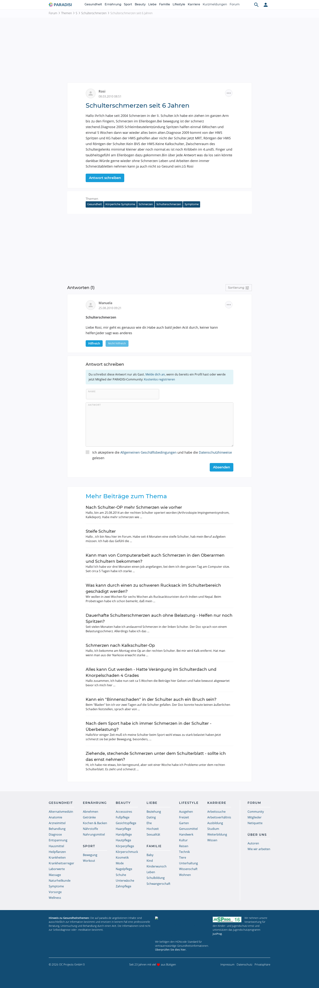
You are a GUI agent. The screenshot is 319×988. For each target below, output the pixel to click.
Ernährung (113, 4)
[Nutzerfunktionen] (265, 4)
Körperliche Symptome (120, 204)
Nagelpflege (124, 869)
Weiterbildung (217, 834)
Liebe (152, 4)
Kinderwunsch (157, 866)
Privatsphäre (262, 964)
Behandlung (57, 829)
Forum (235, 4)
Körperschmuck (127, 852)
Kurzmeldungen (215, 4)
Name (92, 391)
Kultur (183, 840)
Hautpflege (123, 840)
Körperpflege (125, 846)
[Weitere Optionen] (228, 93)
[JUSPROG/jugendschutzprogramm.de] (227, 919)
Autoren (253, 843)
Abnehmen (90, 812)
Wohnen (185, 875)
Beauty (140, 4)
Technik (184, 852)
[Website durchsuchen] (256, 4)
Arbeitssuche (216, 812)
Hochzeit (153, 829)
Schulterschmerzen (94, 13)
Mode (120, 863)
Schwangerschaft (158, 884)
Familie (164, 4)
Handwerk (186, 834)
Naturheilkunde (60, 881)
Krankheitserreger (61, 863)
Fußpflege (122, 817)
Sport (128, 4)
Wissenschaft (188, 869)
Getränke (89, 817)
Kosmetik (122, 857)
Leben (151, 872)
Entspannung (58, 840)
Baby (150, 855)
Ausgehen (186, 812)
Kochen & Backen (95, 823)
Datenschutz (244, 964)
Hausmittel (56, 846)
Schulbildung (156, 878)
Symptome (192, 204)
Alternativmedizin (61, 812)
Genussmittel (188, 829)
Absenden (221, 467)
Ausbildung (215, 823)
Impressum (227, 964)
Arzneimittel (57, 823)
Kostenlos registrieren (159, 379)
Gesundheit (93, 4)
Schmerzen (146, 204)
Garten (184, 823)
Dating (151, 817)
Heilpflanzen (57, 852)
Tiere (182, 857)
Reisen (183, 846)
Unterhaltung (188, 863)
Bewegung (90, 855)
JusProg (217, 933)
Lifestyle (179, 4)
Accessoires (124, 812)
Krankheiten (57, 857)
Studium (213, 829)
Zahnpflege (123, 886)
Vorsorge (55, 892)
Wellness (55, 898)
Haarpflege (123, 829)
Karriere (194, 4)
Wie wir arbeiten (259, 849)
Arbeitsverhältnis (219, 817)
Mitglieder (255, 817)
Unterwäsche (125, 881)
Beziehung (154, 812)
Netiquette (255, 823)
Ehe (149, 823)
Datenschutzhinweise (215, 452)
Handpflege (124, 834)
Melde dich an (155, 374)
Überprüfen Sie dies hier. (170, 949)
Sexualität (153, 834)
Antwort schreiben (105, 178)
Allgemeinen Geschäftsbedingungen (148, 452)
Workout (89, 861)
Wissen (212, 840)
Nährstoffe (90, 829)
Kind (150, 861)
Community (256, 812)
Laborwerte (57, 869)
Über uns (257, 834)
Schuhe (121, 875)
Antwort (94, 404)
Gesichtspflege (126, 823)
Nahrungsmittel (94, 834)
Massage (55, 875)
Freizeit (184, 817)
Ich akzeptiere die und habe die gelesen (162, 455)
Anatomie (55, 817)
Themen (66, 13)
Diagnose (55, 834)
